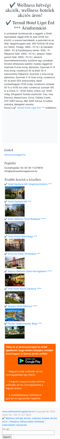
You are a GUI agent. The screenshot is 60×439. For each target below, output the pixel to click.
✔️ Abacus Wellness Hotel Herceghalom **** (28, 271)
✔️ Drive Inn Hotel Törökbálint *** (22, 253)
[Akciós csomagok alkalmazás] (30, 360)
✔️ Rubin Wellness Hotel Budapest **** (25, 219)
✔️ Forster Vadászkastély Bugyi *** (23, 323)
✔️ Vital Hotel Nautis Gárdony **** (22, 288)
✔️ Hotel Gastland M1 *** (17, 201)
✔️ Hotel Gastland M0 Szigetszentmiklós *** (28, 184)
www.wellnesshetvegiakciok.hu (18, 411)
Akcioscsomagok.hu (15, 154)
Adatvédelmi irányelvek (14, 425)
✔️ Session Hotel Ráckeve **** (20, 306)
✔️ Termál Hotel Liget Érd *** (29, 107)
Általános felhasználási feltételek (26, 421)
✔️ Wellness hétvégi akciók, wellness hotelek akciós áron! (30, 9)
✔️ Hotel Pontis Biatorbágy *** (20, 236)
